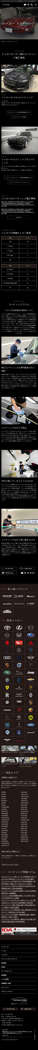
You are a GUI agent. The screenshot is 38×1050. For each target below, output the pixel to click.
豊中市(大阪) (24, 805)
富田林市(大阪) (24, 839)
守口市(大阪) (24, 815)
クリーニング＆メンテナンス (9, 959)
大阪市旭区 (4, 809)
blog (32, 573)
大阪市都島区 (4, 834)
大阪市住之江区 (5, 845)
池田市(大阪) (24, 807)
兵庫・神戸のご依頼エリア (10, 851)
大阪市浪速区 (4, 837)
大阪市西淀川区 (5, 843)
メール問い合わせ (27, 568)
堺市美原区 (4, 800)
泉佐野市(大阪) (24, 837)
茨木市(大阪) (24, 832)
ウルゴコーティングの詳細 (19, 117)
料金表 (3, 967)
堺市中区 (3, 794)
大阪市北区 (4, 828)
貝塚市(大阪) (24, 817)
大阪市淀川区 (24, 800)
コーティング (5, 946)
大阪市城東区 (4, 826)
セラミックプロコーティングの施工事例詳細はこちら (19, 177)
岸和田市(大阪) (24, 803)
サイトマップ (5, 987)
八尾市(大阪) (24, 834)
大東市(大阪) (24, 824)
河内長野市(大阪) (25, 820)
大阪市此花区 (4, 830)
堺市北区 (3, 805)
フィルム (3, 950)
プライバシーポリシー (7, 991)
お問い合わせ (28, 1009)
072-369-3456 (9, 568)
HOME (2, 41)
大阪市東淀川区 (5, 820)
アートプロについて (6, 971)
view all (19, 217)
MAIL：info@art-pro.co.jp (8, 1016)
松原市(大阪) (24, 822)
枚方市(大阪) (24, 830)
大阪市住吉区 (24, 792)
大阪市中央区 (4, 811)
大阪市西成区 (4, 841)
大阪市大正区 (24, 794)
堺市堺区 (3, 792)
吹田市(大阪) (24, 809)
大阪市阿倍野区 (5, 807)
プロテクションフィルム (9, 864)
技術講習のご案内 (6, 983)
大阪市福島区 (4, 813)
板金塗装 (3, 963)
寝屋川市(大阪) (24, 841)
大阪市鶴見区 (24, 798)
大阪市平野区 (4, 822)
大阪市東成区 (4, 815)
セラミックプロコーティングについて (19, 182)
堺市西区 (3, 798)
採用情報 (3, 975)
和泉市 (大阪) (24, 826)
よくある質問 (5, 979)
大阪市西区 (4, 839)
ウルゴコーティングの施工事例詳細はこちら (19, 112)
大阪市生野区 (4, 824)
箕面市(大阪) (24, 828)
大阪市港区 (4, 832)
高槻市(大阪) (24, 813)
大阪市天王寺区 (25, 796)
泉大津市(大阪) (24, 811)
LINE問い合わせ (9, 573)
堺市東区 (3, 796)
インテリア (4, 955)
